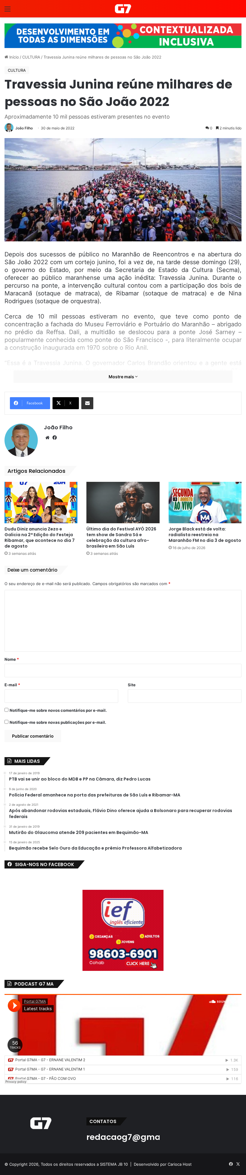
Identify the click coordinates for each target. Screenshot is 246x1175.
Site (132, 684)
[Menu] (7, 11)
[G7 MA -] (123, 8)
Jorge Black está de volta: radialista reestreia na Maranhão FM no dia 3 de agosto (205, 534)
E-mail (12, 684)
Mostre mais (122, 376)
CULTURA (31, 57)
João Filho (24, 128)
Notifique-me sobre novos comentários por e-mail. (58, 710)
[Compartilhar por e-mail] (87, 403)
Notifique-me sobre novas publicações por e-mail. (58, 722)
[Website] (47, 437)
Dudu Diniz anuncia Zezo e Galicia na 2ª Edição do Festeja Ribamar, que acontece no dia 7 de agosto (39, 537)
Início (13, 57)
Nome (11, 659)
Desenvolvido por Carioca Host (163, 1164)
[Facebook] (54, 437)
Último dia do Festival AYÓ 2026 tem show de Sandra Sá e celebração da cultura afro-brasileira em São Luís (121, 537)
